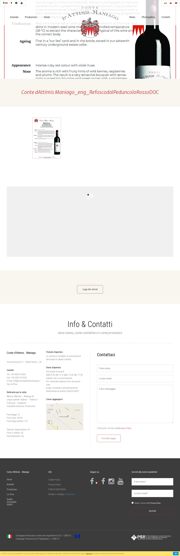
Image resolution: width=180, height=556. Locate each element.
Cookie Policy (54, 479)
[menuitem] (165, 3)
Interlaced (69, 494)
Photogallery (148, 17)
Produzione (31, 17)
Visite (47, 17)
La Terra (10, 494)
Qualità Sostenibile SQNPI (11, 502)
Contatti (165, 17)
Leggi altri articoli (90, 289)
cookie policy (89, 553)
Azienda (14, 17)
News (132, 17)
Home (9, 479)
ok (176, 553)
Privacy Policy (125, 428)
